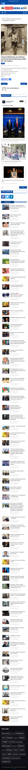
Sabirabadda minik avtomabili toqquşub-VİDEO (17, 628)
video (4, 754)
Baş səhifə (6, 733)
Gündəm (15, 738)
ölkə (9, 754)
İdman (15, 754)
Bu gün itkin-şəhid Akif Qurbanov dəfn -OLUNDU (17, 652)
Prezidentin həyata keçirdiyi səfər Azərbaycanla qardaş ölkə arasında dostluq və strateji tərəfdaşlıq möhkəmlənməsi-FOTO (17, 452)
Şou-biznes (16, 758)
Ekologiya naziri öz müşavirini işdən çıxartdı (17, 553)
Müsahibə (19, 742)
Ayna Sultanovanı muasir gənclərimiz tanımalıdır (15, 488)
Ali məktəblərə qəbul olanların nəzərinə (17, 471)
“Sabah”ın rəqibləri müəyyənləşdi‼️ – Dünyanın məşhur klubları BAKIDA (16, 295)
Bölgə (13, 733)
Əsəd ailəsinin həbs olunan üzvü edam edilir (17, 709)
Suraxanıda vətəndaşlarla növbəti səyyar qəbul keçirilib (17, 479)
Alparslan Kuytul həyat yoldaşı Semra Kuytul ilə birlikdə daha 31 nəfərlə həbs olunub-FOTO (17, 398)
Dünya (3, 63)
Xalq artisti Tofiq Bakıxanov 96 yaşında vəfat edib (17, 535)
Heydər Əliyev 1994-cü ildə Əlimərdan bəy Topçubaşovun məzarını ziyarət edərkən (17, 678)
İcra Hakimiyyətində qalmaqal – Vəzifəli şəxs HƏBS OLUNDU (24, 83)
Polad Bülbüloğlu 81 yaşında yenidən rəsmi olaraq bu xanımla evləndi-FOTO (17, 371)
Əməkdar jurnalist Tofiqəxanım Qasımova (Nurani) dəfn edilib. (17, 577)
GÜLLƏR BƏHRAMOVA (14, 65)
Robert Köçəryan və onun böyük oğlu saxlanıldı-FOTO (17, 441)
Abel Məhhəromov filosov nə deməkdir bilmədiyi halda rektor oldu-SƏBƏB (17, 644)
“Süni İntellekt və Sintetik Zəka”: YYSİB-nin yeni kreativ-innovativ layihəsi (17, 463)
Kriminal (12, 742)
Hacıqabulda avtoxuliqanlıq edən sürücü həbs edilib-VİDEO (17, 612)
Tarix (16, 750)
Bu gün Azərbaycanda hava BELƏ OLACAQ (17, 701)
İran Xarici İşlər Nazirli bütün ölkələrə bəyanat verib (16, 325)
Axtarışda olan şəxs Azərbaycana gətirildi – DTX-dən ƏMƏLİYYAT (17, 594)
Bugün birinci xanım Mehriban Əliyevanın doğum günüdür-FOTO (17, 388)
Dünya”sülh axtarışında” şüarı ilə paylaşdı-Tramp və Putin (13, 139)
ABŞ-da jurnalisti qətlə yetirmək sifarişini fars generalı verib (13, 181)
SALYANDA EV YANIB (15, 635)
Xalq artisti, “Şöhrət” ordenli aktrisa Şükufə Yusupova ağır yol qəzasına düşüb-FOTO (17, 586)
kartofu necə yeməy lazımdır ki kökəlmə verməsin (17, 303)
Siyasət (21, 746)
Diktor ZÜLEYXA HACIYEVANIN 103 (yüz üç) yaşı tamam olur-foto (17, 380)
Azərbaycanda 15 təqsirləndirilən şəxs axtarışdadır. (17, 496)
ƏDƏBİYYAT (6, 762)
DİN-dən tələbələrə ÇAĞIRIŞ (16, 310)
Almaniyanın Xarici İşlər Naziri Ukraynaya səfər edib (17, 569)
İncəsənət (22, 754)
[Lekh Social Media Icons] (3, 197)
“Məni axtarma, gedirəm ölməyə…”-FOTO (15, 215)
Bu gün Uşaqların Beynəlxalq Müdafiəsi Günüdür (11, 161)
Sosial (3, 750)
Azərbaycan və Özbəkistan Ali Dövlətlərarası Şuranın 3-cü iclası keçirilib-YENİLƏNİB (17, 526)
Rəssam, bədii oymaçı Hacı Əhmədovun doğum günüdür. (16, 620)
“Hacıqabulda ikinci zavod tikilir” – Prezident (17, 517)
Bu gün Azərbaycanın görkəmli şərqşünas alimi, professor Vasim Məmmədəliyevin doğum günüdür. (17, 360)
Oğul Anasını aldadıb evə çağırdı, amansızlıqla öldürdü (17, 223)
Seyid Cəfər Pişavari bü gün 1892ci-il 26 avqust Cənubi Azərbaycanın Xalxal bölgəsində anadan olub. (17, 417)
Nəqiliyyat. (14, 746)
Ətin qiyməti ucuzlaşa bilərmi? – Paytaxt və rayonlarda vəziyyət (17, 269)
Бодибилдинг (14, 768)
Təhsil (21, 750)
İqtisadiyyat (6, 758)
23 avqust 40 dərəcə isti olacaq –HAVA (17, 561)
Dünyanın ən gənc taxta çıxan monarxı (17, 333)
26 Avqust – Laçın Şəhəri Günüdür (17, 426)
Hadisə (21, 738)
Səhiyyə (9, 750)
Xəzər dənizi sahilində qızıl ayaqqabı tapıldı (16, 717)
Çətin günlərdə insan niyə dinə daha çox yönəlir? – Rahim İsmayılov (17, 544)
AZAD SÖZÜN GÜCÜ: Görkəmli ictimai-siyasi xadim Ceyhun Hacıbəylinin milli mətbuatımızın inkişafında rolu (17, 233)
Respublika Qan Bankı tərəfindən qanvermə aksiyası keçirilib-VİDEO (17, 603)
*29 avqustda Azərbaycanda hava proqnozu (18, 277)
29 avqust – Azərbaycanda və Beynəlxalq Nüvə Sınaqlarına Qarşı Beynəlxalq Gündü (18, 207)
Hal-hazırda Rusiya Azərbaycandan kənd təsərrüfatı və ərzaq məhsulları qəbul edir (17, 261)
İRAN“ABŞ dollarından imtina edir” (18, 317)
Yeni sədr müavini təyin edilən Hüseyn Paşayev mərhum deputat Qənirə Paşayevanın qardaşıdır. (18, 342)
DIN (3, 738)
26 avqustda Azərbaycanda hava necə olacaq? (17, 433)
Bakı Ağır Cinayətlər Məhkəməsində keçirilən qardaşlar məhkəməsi (15, 407)
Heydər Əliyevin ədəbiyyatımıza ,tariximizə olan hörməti (17, 693)
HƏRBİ (4, 742)
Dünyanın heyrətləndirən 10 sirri (17, 685)
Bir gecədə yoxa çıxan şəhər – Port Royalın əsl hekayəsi (17, 669)
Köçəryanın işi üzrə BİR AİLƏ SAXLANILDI (16, 351)
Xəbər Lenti (7, 202)
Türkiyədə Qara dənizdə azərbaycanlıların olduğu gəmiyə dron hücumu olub (17, 251)
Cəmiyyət (20, 733)
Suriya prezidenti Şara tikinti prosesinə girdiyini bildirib (16, 286)
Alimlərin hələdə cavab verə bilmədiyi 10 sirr (16, 661)
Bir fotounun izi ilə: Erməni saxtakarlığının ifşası (16, 242)
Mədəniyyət (6, 746)
